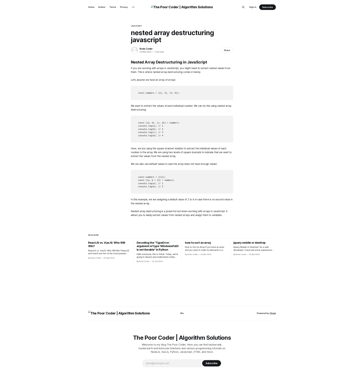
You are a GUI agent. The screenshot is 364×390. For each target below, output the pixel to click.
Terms (112, 7)
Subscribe (267, 7)
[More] (133, 7)
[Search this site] (243, 7)
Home (91, 7)
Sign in (252, 7)
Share (227, 50)
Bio (182, 313)
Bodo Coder (146, 48)
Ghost (273, 313)
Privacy (124, 7)
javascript (136, 26)
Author (101, 7)
